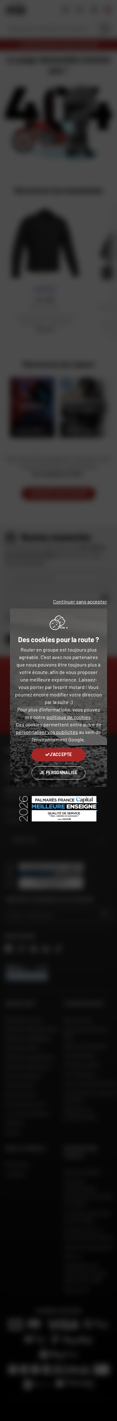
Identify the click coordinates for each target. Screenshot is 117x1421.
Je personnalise (58, 772)
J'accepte (61, 754)
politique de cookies (68, 717)
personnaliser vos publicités (47, 732)
